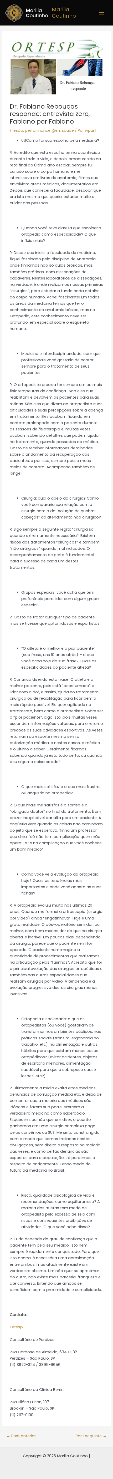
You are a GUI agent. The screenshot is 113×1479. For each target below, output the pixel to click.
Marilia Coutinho (64, 12)
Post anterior (21, 1436)
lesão (18, 130)
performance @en (42, 130)
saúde (68, 130)
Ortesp (16, 1327)
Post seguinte (91, 1436)
